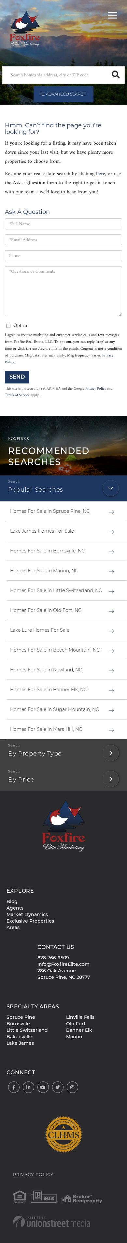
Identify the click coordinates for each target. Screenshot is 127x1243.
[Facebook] (13, 1087)
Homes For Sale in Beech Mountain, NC (55, 650)
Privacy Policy (95, 388)
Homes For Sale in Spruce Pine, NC (50, 511)
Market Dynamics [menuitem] (27, 914)
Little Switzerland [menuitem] (27, 1030)
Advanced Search (66, 94)
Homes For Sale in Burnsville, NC (47, 551)
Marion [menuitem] (74, 1037)
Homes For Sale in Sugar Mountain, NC (54, 709)
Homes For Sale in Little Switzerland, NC (56, 590)
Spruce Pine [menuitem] (21, 1017)
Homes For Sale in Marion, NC (44, 571)
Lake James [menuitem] (20, 1043)
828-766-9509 (53, 958)
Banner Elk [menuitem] (79, 1030)
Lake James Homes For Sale (42, 531)
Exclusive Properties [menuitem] (30, 921)
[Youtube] (43, 1087)
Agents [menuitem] (15, 908)
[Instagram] (72, 1087)
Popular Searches (35, 489)
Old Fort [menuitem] (76, 1024)
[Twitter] (57, 1087)
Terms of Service (17, 395)
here (100, 173)
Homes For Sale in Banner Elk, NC (48, 690)
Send (17, 377)
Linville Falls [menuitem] (80, 1017)
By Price (21, 779)
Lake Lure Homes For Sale (39, 630)
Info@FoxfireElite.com (63, 964)
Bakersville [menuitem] (19, 1037)
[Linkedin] (28, 1087)
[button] (116, 75)
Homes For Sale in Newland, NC (46, 670)
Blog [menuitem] (12, 901)
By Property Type (35, 753)
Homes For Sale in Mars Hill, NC (46, 729)
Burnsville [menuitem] (18, 1024)
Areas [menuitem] (13, 927)
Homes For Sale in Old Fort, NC (45, 610)
